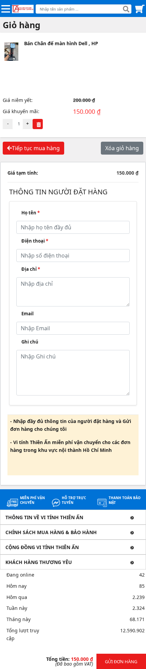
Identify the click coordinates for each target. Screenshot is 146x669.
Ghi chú (29, 342)
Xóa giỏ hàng (122, 148)
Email (27, 314)
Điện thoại (34, 241)
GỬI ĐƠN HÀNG (121, 661)
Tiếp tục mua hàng (36, 148)
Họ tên (30, 213)
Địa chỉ (30, 269)
